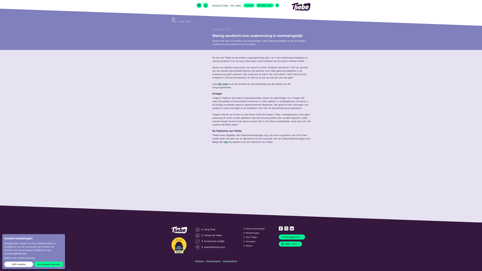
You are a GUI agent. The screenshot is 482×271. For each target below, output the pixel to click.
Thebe (173, 21)
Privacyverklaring (213, 261)
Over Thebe (251, 237)
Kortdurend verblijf (214, 241)
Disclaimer (199, 261)
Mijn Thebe (236, 5)
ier (226, 142)
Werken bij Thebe (220, 5)
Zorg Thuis (209, 229)
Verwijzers (251, 241)
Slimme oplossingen (255, 228)
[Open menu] (199, 5)
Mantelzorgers (252, 233)
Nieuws (181, 21)
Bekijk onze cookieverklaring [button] (19, 258)
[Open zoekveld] (277, 5)
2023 (188, 21)
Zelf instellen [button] (19, 264)
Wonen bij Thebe (213, 235)
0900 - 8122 (266, 5)
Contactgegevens (290, 236)
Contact (249, 5)
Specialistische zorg (214, 247)
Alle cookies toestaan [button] (48, 264)
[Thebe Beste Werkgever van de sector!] (179, 246)
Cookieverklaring (230, 261)
